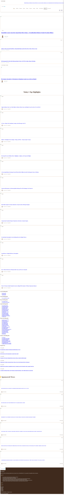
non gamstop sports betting (5, 338)
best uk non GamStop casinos (6, 340)
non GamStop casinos (5, 313)
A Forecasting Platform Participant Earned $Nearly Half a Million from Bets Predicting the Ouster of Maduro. (20, 172)
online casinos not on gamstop (6, 341)
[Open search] (60, 10)
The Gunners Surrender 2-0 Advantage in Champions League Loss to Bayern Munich (18, 79)
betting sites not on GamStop (6, 315)
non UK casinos (4, 326)
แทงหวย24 (3, 337)
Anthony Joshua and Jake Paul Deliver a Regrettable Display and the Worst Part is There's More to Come (19, 48)
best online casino (4, 308)
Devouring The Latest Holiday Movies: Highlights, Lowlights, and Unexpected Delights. (16, 155)
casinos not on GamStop (5, 309)
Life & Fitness (41, 8)
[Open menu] (62, 10)
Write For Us (2, 493)
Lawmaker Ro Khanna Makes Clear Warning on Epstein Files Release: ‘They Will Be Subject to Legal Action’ (16, 370)
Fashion (27, 8)
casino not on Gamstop (5, 332)
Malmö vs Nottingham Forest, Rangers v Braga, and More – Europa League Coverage (16, 139)
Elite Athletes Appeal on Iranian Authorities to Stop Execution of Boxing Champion (15, 204)
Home (14, 8)
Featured (30, 8)
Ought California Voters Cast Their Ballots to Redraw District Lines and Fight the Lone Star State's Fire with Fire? (21, 107)
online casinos (4, 293)
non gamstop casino (5, 301)
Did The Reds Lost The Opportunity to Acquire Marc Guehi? (9, 353)
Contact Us (49, 8)
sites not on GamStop (5, 324)
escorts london (4, 311)
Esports (24, 8)
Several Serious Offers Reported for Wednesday (9, 477)
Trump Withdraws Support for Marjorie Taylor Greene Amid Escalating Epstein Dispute (15, 479)
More (45, 8)
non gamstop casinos (5, 305)
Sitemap (7, 493)
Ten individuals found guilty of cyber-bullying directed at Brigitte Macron (13, 237)
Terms (5, 493)
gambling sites (4, 316)
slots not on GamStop (5, 330)
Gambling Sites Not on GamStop (6, 343)
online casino (4, 333)
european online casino (5, 306)
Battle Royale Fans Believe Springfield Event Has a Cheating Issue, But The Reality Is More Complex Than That (17, 366)
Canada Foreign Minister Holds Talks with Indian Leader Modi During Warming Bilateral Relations (16, 478)
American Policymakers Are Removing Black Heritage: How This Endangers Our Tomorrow (17, 188)
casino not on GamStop (5, 312)
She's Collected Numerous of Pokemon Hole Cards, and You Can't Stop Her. (14, 269)
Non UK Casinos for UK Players (6, 329)
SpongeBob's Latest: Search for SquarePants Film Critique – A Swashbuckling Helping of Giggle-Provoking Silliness (27, 32)
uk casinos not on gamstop (5, 302)
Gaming (34, 8)
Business (21, 8)
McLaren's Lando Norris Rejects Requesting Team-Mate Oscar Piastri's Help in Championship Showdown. (17, 480)
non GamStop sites (4, 322)
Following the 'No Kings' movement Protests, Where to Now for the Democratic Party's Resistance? (15, 362)
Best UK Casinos (4, 320)
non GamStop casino (5, 310)
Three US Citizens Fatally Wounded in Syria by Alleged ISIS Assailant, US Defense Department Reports (19, 285)
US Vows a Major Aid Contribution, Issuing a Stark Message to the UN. (13, 123)
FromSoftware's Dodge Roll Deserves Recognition (9, 253)
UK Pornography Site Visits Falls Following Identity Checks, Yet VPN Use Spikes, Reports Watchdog (18, 61)
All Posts (17, 8)
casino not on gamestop (5, 314)
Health (37, 8)
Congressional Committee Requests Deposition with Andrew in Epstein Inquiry (14, 220)
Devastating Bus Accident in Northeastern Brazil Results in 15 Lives (10, 349)
